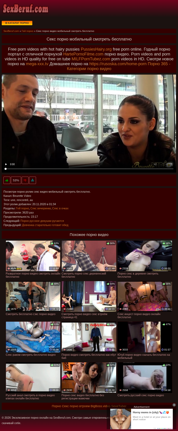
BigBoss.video (100, 406)
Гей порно (22, 208)
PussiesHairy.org (96, 49)
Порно (56, 406)
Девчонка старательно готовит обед (45, 225)
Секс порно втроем (76, 406)
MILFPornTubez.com (91, 59)
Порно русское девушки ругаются (42, 220)
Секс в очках (60, 208)
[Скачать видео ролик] (32, 180)
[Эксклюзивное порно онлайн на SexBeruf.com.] (25, 8)
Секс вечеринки (40, 208)
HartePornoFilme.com (83, 54)
